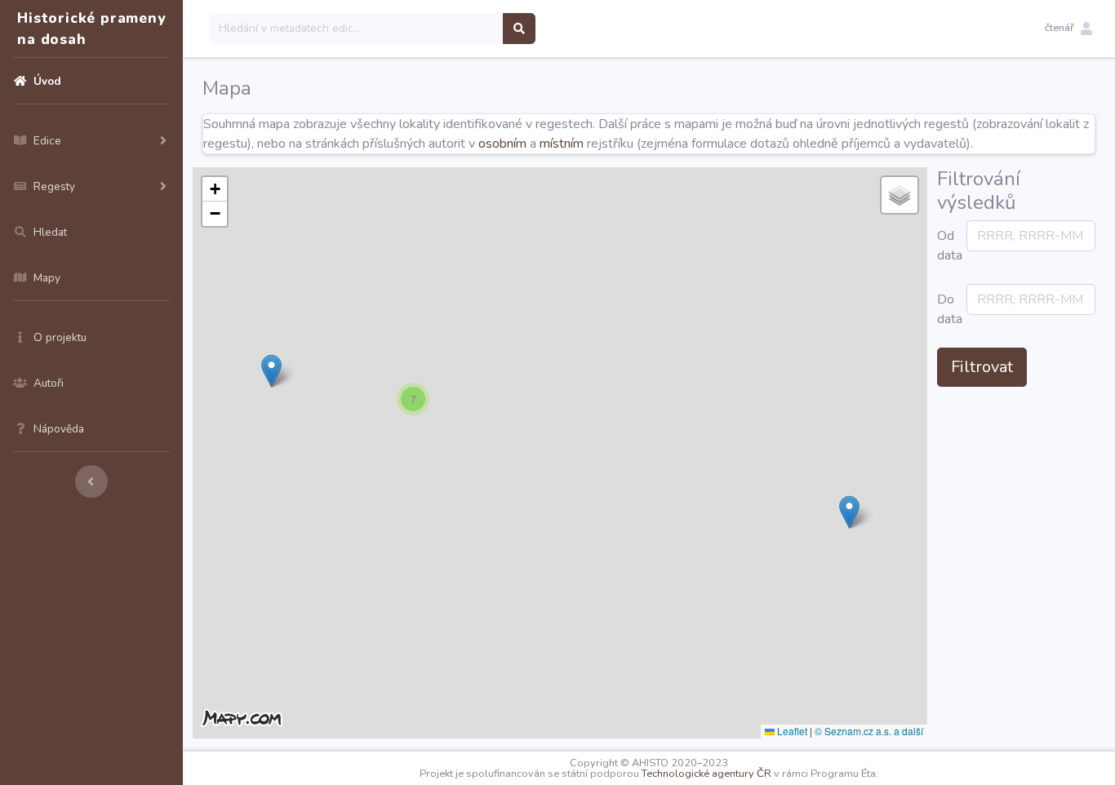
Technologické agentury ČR (706, 773)
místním (562, 144)
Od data (947, 245)
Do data (947, 309)
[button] (1068, 28)
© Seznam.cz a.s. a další (869, 731)
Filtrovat (982, 367)
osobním (502, 144)
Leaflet (791, 731)
